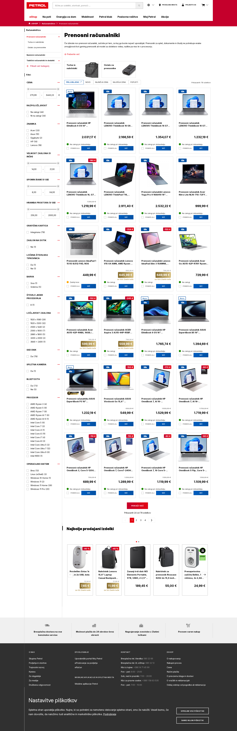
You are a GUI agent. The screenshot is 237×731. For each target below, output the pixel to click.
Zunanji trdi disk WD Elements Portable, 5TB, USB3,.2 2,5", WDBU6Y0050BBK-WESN (137, 575)
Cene (169, 667)
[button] (70, 574)
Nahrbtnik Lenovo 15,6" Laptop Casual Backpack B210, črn (107, 575)
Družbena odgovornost (39, 685)
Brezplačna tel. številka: (132, 658)
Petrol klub (105, 16)
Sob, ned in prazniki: (130, 676)
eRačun (78, 667)
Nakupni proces (174, 663)
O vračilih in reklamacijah (178, 680)
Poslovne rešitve (128, 16)
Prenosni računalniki (36, 37)
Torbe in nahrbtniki (36, 42)
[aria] (33, 24)
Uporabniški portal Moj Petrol (88, 658)
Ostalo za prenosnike (37, 47)
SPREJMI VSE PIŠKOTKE (192, 711)
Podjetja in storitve (37, 663)
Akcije (165, 16)
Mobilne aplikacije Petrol (86, 683)
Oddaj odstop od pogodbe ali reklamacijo (186, 685)
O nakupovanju (174, 658)
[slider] (28, 89)
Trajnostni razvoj (36, 667)
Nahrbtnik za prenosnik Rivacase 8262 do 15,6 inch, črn (166, 575)
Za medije (33, 680)
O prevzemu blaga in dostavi (180, 676)
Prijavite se (190, 5)
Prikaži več (137, 506)
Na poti (47, 16)
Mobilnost (88, 16)
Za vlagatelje (35, 676)
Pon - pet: (125, 671)
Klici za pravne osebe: (131, 680)
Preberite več (73, 54)
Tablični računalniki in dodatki (41, 60)
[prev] (126, 520)
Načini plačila (173, 671)
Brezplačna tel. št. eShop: (133, 663)
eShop (33, 16)
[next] (151, 520)
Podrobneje (109, 714)
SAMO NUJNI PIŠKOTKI (192, 720)
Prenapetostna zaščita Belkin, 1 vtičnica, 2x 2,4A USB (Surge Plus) (193, 575)
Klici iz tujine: (127, 667)
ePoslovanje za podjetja (86, 663)
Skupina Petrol (35, 658)
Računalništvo (48, 23)
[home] (37, 5)
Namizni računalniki (36, 55)
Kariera (32, 671)
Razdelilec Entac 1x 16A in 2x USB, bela (79, 573)
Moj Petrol (149, 16)
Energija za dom (66, 16)
